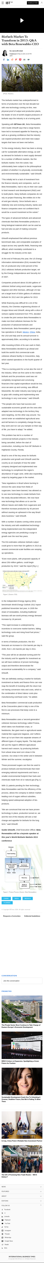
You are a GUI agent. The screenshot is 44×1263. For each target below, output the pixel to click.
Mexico (26, 332)
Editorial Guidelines (32, 916)
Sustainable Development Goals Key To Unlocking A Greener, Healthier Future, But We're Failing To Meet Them (21, 1099)
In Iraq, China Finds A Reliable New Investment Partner (22, 1141)
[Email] (24, 60)
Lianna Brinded (17, 51)
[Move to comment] (28, 60)
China (32, 332)
